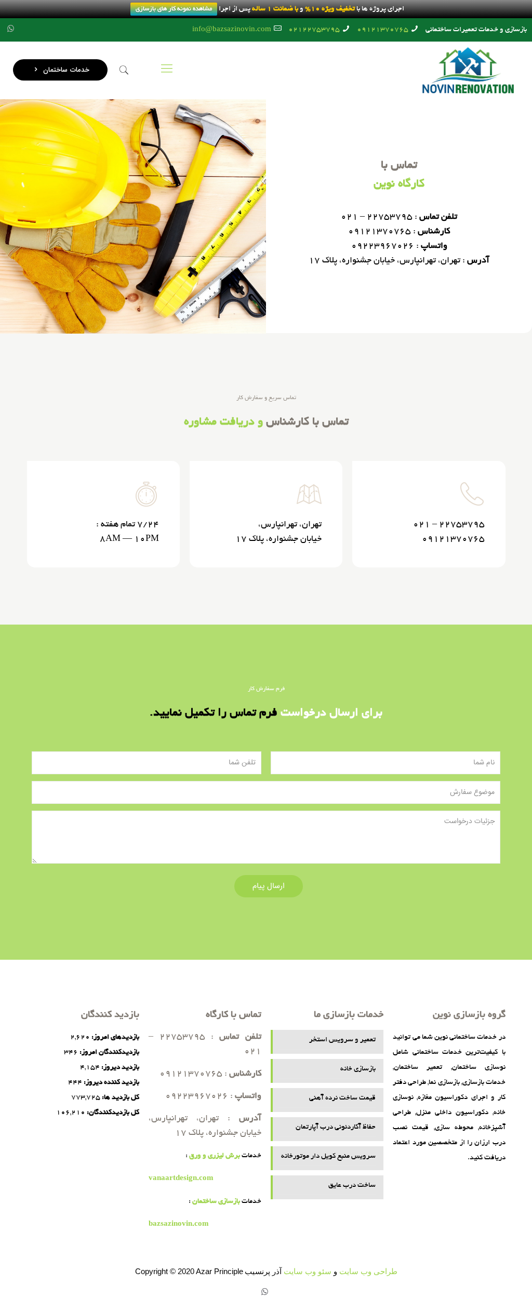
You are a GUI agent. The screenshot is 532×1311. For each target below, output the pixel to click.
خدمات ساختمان (65, 69)
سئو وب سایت (307, 1271)
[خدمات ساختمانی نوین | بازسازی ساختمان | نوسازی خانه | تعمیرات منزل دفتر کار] (468, 70)
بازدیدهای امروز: (114, 1037)
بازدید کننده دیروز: (110, 1083)
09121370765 (382, 30)
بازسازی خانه (357, 1069)
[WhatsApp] (10, 30)
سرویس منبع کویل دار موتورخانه (328, 1156)
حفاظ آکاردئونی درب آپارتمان (335, 1127)
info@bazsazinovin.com (231, 30)
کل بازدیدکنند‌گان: (112, 1113)
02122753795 (314, 30)
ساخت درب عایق (351, 1185)
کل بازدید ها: (119, 1098)
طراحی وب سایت (368, 1271)
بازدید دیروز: (119, 1067)
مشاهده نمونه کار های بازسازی (174, 9)
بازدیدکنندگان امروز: (108, 1052)
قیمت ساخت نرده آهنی (342, 1098)
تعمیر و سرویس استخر (342, 1040)
